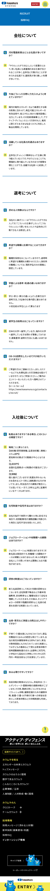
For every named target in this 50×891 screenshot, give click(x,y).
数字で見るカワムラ (12, 779)
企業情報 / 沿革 (10, 788)
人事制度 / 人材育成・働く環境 (17, 793)
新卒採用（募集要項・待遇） (16, 830)
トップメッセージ (10, 769)
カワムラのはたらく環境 (14, 774)
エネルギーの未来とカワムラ (16, 764)
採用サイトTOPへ (13, 751)
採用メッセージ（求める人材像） (18, 825)
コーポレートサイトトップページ (24, 870)
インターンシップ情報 (13, 840)
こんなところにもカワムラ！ (15, 784)
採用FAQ (7, 835)
